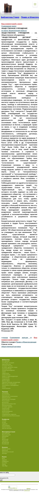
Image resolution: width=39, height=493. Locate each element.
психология (6, 378)
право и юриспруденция (10, 376)
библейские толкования (10, 396)
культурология (7, 368)
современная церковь (9, 414)
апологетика (6, 395)
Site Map (4, 466)
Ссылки (4, 463)
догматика (5, 402)
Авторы (4, 453)
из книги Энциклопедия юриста (14, 31)
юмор (4, 387)
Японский (5, 439)
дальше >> (27, 337)
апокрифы (5, 393)
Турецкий (5, 441)
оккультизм (5, 408)
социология (6, 379)
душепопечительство (9, 404)
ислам (4, 422)
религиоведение (7, 411)
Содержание (15, 337)
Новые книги (6, 449)
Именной (5, 450)
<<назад (4, 337)
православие (6, 427)
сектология (5, 413)
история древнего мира (9, 367)
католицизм (6, 425)
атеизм (4, 421)
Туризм (4, 460)
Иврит (4, 438)
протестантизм (7, 428)
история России (7, 365)
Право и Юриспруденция (26, 342)
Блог (3, 458)
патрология (5, 410)
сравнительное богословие (11, 416)
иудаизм (4, 424)
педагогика (5, 373)
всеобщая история (8, 362)
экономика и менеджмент (10, 385)
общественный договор (11, 346)
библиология (6, 398)
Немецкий (5, 436)
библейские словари (8, 399)
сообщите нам (27, 490)
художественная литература (11, 382)
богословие (6, 401)
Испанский (5, 442)
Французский (6, 435)
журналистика (6, 364)
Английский (6, 433)
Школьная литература (9, 384)
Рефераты (5, 461)
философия (6, 381)
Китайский (5, 444)
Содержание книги (8, 26)
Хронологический (8, 452)
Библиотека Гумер (10, 17)
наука (4, 372)
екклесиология (7, 405)
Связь (4, 464)
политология (6, 375)
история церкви (7, 407)
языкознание (6, 388)
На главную (5, 361)
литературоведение (8, 370)
